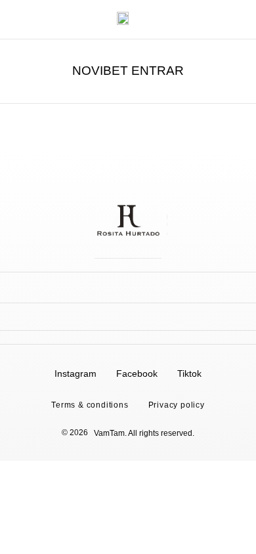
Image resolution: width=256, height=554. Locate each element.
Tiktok (189, 373)
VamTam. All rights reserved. (144, 433)
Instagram (75, 373)
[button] (17, 19)
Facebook (137, 373)
